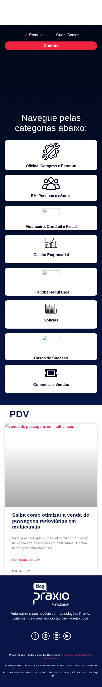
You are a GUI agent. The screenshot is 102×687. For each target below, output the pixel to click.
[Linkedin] (56, 636)
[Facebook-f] (35, 636)
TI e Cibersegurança (51, 292)
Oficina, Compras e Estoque (51, 166)
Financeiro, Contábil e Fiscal (51, 227)
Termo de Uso (70, 655)
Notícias (51, 320)
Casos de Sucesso (51, 358)
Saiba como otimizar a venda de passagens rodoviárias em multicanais (50, 520)
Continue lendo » (26, 559)
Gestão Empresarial (51, 255)
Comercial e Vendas (51, 385)
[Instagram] (46, 636)
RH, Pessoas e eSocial (51, 196)
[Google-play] (67, 636)
